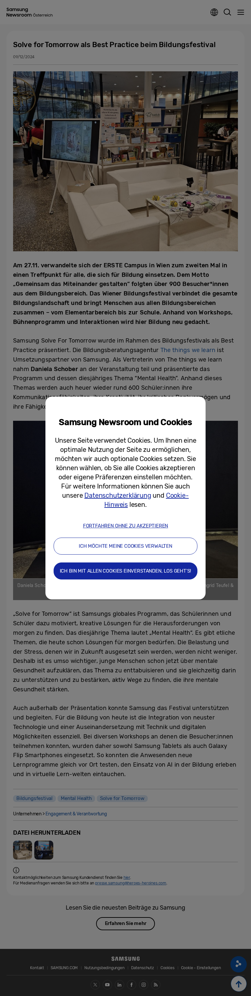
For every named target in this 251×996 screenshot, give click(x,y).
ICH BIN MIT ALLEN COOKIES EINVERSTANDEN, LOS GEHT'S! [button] (126, 571)
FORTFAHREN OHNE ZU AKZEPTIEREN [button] (125, 526)
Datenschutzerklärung (117, 495)
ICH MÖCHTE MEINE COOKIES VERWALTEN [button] (125, 546)
